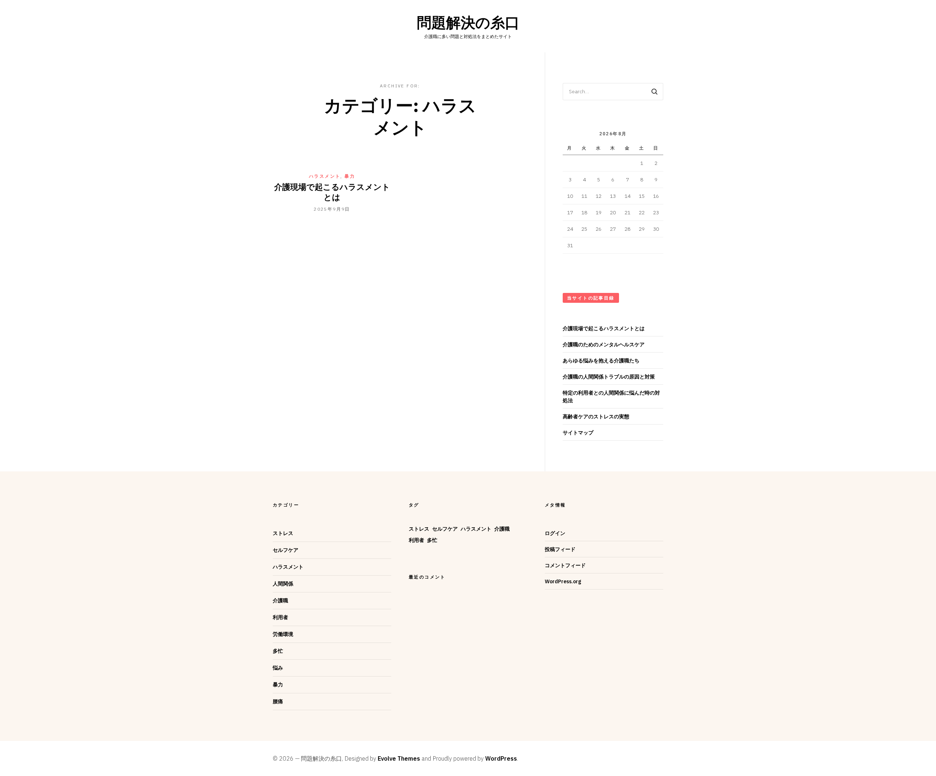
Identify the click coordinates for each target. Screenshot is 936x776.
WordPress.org (563, 581)
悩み (278, 667)
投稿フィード (560, 549)
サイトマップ (578, 432)
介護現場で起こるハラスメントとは (332, 191)
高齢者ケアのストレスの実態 (596, 416)
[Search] (654, 91)
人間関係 (283, 583)
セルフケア (285, 550)
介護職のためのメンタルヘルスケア (604, 344)
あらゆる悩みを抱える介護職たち (601, 360)
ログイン (555, 533)
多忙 (278, 651)
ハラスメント (324, 176)
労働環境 (283, 634)
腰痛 (278, 701)
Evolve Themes (399, 758)
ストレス (283, 533)
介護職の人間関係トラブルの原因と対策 (609, 376)
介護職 (280, 600)
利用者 (280, 617)
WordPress (501, 758)
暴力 (349, 176)
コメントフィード (565, 565)
